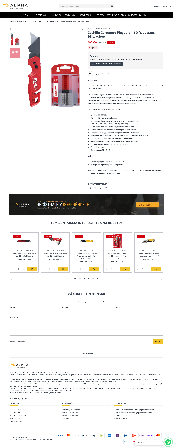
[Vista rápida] (34, 243)
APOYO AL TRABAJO (18, 416)
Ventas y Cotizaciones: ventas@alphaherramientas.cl (136, 410)
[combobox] (86, 6)
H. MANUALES (22, 21)
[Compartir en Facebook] (89, 188)
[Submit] (112, 6)
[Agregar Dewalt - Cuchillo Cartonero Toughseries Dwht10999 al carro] (156, 269)
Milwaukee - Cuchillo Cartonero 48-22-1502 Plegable (55, 254)
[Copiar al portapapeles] (111, 188)
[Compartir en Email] (106, 188)
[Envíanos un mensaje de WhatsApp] (168, 442)
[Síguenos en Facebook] (144, 15)
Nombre (65, 307)
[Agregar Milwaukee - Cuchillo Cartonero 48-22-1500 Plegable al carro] (32, 269)
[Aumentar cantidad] (23, 269)
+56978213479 (121, 416)
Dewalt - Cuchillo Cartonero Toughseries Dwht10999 (148, 254)
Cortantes (33, 21)
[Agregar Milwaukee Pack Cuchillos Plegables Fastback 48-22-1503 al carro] (125, 269)
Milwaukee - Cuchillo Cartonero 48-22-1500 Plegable (24, 254)
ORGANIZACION (16, 422)
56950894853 (121, 419)
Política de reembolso (70, 413)
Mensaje (14, 318)
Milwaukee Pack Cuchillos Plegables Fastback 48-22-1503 (117, 256)
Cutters (41, 21)
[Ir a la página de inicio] (15, 6)
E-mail (13, 307)
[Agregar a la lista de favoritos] (34, 237)
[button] (76, 279)
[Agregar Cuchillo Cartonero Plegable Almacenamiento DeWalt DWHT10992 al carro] (94, 269)
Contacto (65, 419)
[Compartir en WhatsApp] (95, 188)
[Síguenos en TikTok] (148, 15)
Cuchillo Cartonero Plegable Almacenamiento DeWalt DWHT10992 (86, 256)
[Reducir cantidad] (13, 269)
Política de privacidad (70, 416)
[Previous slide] (12, 29)
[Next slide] (17, 29)
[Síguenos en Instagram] (140, 15)
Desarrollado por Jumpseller (43, 439)
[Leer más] (86, 204)
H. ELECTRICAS (15, 410)
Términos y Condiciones (71, 410)
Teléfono (117, 307)
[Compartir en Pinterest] (100, 188)
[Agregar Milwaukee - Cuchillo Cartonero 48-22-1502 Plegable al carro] (63, 269)
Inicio (12, 21)
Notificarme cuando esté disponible (107, 64)
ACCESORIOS (15, 419)
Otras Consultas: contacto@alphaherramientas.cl (134, 413)
